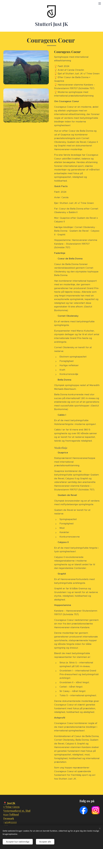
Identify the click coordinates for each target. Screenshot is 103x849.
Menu (99, 3)
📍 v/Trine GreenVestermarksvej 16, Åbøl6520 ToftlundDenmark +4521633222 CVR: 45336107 (16, 814)
